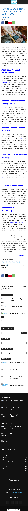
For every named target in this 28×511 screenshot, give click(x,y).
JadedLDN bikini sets (7, 82)
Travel (21, 265)
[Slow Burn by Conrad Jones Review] (5, 364)
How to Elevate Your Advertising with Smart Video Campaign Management (7, 287)
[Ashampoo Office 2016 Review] (5, 435)
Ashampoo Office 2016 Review (17, 433)
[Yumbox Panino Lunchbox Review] (5, 443)
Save (10, 23)
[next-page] (5, 320)
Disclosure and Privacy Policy (19, 508)
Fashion (12, 265)
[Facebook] (2, 22)
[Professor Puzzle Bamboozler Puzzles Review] (5, 378)
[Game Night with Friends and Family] (5, 315)
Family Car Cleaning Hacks (22, 285)
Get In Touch (9, 508)
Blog (3, 302)
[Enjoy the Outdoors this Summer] (5, 307)
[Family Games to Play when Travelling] (5, 300)
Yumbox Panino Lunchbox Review (18, 441)
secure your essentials (16, 222)
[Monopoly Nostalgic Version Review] (5, 428)
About (4, 508)
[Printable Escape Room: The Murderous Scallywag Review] (5, 386)
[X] (6, 22)
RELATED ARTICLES (7, 295)
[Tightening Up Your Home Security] (5, 416)
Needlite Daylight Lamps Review (18, 369)
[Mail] (12, 502)
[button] (2, 2)
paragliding (21, 138)
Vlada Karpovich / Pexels (10, 44)
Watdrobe (4, 267)
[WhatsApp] (13, 22)
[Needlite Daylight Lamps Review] (5, 371)
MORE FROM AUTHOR (19, 295)
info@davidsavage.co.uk (17, 492)
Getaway (17, 265)
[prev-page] (2, 320)
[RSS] (16, 502)
